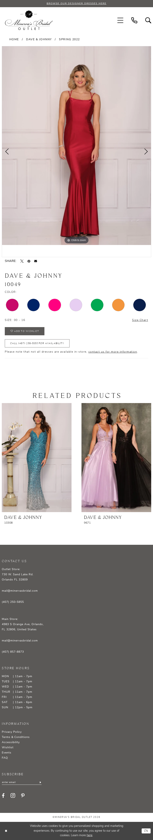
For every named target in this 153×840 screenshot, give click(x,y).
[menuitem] (120, 20)
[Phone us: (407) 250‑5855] (134, 20)
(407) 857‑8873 (13, 651)
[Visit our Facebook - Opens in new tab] (3, 795)
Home (14, 39)
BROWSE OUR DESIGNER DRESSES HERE (76, 3)
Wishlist (8, 747)
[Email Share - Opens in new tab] (35, 261)
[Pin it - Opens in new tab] (28, 261)
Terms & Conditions (16, 737)
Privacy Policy (12, 732)
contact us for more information (112, 351)
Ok (146, 831)
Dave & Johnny (39, 39)
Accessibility (11, 742)
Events (6, 752)
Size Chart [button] (140, 320)
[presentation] (37, 457)
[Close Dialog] (6, 830)
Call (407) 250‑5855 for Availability (37, 343)
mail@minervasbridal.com (20, 590)
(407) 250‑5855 (13, 602)
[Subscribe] (40, 782)
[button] (120, 20)
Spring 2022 (69, 39)
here (89, 835)
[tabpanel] (76, 145)
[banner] (29, 20)
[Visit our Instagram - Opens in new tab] (13, 795)
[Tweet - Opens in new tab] (22, 261)
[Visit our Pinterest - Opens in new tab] (23, 795)
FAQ (5, 757)
